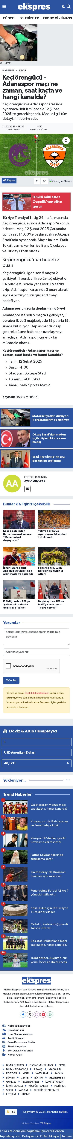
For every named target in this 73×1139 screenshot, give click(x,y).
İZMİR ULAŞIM (14, 1085)
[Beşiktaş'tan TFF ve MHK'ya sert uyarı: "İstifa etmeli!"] (54, 589)
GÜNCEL (9, 18)
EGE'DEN (11, 1073)
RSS (12, 1111)
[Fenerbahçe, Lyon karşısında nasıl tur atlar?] (54, 556)
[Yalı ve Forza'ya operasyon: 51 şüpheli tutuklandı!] (54, 519)
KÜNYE (26, 1094)
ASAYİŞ (38, 1069)
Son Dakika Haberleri (20, 1050)
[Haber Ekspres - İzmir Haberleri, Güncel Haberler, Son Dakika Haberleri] (34, 7)
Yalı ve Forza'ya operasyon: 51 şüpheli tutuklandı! (52, 534)
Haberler (8, 70)
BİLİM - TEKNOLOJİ (17, 1069)
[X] (30, 1014)
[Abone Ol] (60, 181)
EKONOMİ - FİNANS (57, 18)
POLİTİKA (60, 1085)
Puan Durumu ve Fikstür (22, 1042)
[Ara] (69, 6)
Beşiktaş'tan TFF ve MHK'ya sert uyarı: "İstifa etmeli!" (51, 604)
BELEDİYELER (29, 18)
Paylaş (11, 180)
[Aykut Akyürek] (12, 483)
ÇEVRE (24, 1077)
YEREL (26, 1073)
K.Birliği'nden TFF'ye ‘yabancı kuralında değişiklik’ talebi (17, 604)
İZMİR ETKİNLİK (54, 1081)
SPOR (22, 70)
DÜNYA (10, 1077)
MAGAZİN (54, 1069)
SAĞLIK (58, 1073)
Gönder (11, 680)
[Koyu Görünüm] (63, 6)
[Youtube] (43, 1014)
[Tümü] (68, 780)
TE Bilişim (45, 1123)
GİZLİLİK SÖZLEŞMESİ (46, 1090)
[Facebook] (23, 1014)
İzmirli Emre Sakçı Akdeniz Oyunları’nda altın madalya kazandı (18, 571)
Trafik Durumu (16, 1038)
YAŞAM (23, 1090)
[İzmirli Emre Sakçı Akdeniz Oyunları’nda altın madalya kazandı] (19, 556)
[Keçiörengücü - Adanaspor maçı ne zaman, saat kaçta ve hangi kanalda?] (36, 155)
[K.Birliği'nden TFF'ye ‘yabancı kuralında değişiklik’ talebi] (19, 589)
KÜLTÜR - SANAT (38, 1085)
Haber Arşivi (15, 1054)
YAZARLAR (42, 1073)
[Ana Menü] (4, 6)
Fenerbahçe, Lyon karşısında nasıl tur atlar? (50, 571)
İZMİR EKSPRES (15, 1065)
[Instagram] (37, 1014)
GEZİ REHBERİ (57, 1077)
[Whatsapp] (50, 1014)
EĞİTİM (38, 1077)
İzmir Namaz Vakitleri (20, 1034)
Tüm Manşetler (17, 1046)
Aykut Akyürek (34, 480)
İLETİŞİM (11, 1094)
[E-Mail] (27, 489)
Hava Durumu (16, 1030)
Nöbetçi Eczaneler (19, 1025)
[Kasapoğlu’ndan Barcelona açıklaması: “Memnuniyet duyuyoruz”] (19, 519)
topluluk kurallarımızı (37, 693)
